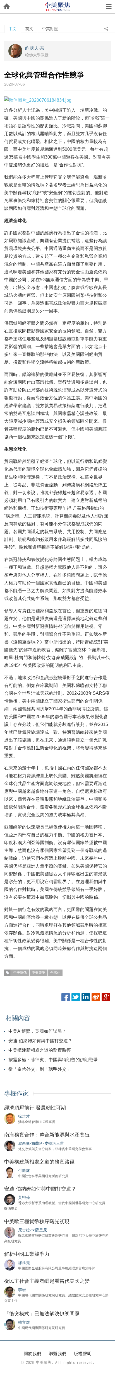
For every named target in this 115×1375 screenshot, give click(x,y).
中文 (12, 28)
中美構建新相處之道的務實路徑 (39, 1050)
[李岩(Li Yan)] (9, 1291)
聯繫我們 (57, 1353)
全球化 (55, 973)
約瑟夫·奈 (34, 48)
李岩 (22, 1289)
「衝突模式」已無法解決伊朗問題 (42, 1313)
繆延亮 (24, 1262)
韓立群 (24, 1322)
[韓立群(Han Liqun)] (9, 1324)
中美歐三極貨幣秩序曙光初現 (37, 1221)
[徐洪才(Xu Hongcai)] (9, 1118)
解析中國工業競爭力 (26, 1254)
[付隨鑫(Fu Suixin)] (9, 1172)
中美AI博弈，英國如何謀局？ (37, 1031)
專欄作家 (16, 1093)
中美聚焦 (57, 6)
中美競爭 (38, 973)
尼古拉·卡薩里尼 (32, 1230)
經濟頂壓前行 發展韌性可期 (35, 1108)
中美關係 (20, 973)
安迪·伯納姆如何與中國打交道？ (40, 1040)
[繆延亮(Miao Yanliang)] (9, 1264)
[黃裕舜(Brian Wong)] (9, 1199)
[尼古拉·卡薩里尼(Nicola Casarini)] (9, 1232)
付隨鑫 (24, 1170)
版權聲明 (83, 1353)
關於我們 (32, 1353)
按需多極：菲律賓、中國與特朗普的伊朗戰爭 (53, 1059)
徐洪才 (24, 1116)
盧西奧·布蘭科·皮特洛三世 (41, 1143)
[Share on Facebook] (65, 997)
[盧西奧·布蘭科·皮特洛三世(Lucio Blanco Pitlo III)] (9, 1145)
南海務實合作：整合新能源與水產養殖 (47, 1135)
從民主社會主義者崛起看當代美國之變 (47, 1281)
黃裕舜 (24, 1197)
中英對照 (50, 28)
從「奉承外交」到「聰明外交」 (39, 1069)
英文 (29, 28)
